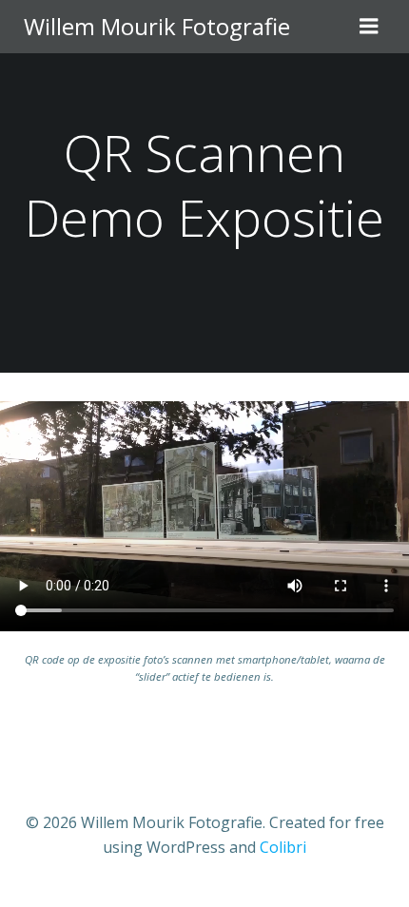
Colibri (283, 847)
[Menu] (369, 26)
